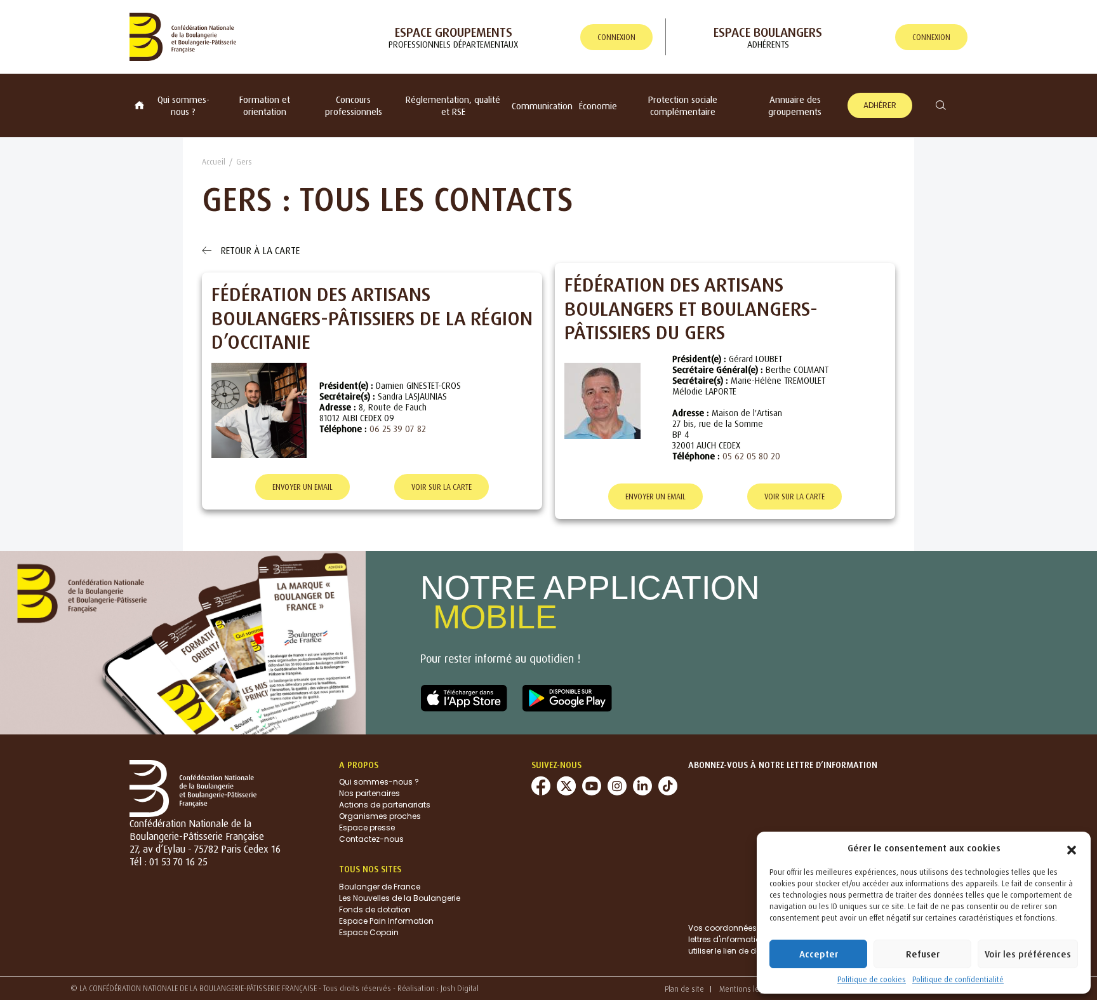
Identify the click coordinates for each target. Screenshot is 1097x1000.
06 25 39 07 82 (397, 428)
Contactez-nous (371, 839)
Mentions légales (748, 989)
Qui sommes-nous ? (183, 105)
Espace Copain (369, 932)
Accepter (818, 954)
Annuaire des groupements (794, 105)
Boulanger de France (379, 886)
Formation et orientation (264, 105)
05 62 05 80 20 (751, 455)
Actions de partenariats (384, 804)
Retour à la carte (259, 250)
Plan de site (684, 989)
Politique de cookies (871, 979)
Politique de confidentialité (958, 979)
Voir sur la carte (441, 487)
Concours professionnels (353, 105)
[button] (1071, 847)
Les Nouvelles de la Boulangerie (399, 898)
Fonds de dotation (375, 909)
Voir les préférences (1028, 954)
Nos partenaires (369, 793)
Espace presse (367, 827)
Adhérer (879, 105)
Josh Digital (460, 988)
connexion (616, 37)
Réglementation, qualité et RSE (453, 105)
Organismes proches (380, 816)
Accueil (213, 161)
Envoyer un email (302, 487)
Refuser (923, 954)
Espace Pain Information (386, 921)
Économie (598, 106)
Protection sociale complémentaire (682, 105)
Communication (542, 106)
